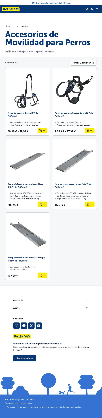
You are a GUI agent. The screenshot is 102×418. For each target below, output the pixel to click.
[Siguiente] (93, 3)
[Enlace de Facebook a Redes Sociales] (24, 325)
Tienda (7, 26)
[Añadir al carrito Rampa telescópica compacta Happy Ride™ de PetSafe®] (42, 275)
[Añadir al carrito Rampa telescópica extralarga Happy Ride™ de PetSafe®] (42, 204)
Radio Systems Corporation (23, 399)
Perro (16, 26)
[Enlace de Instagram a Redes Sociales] (16, 325)
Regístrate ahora (24, 358)
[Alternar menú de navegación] (97, 9)
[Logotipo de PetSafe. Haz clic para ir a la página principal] (11, 9)
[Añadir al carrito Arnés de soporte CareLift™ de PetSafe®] (42, 130)
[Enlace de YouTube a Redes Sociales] (39, 325)
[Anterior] (9, 3)
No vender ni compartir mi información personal (37, 407)
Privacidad (11, 407)
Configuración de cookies (71, 407)
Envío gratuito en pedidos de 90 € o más (53, 3)
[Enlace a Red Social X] (31, 325)
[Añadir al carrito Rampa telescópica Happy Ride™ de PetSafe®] (89, 204)
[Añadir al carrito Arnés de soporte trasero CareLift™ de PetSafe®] (89, 130)
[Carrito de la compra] (86, 9)
